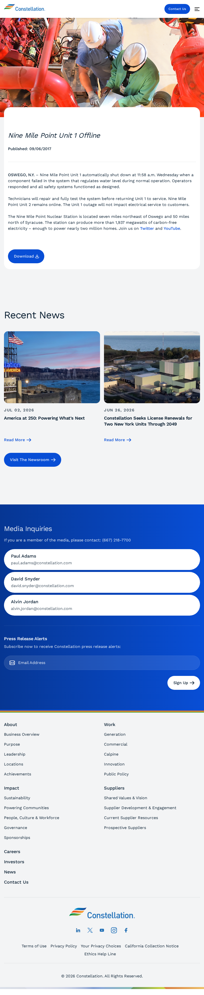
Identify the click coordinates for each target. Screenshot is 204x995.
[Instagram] (114, 930)
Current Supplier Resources (131, 817)
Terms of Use (34, 946)
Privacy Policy (64, 946)
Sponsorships (17, 837)
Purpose (12, 744)
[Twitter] (90, 930)
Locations (13, 764)
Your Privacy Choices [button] (101, 946)
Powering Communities (26, 807)
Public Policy (116, 774)
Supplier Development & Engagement (140, 807)
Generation (115, 734)
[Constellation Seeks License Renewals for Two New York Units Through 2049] (152, 387)
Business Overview (21, 734)
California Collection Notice (152, 946)
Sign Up (180, 682)
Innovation (114, 764)
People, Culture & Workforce (31, 817)
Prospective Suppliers (125, 827)
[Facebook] (126, 930)
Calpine (111, 754)
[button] (26, 256)
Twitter (147, 228)
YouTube (172, 228)
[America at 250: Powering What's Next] (52, 387)
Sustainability (17, 798)
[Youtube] (102, 930)
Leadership (14, 754)
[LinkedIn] (78, 930)
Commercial (115, 744)
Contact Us (177, 9)
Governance (15, 827)
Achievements (17, 774)
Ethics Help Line (100, 954)
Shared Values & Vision (125, 798)
